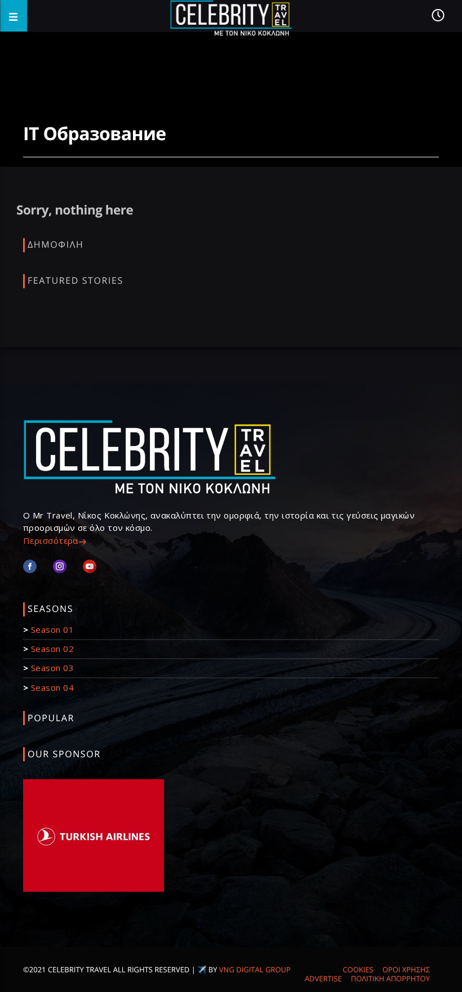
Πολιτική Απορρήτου (390, 978)
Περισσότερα (50, 540)
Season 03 (52, 667)
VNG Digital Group (255, 969)
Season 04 (52, 687)
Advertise (323, 978)
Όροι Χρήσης (406, 969)
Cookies (358, 969)
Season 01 (52, 629)
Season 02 (52, 648)
